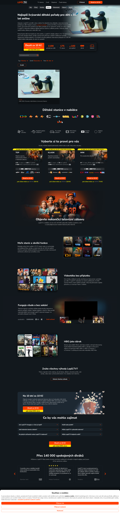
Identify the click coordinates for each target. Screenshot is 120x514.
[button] (15, 474)
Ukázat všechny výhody (60, 379)
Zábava (64, 7)
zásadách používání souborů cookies (29, 500)
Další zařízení (50, 319)
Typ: (22, 61)
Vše (31, 7)
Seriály (42, 7)
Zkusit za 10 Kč (95, 2)
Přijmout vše (60, 503)
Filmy (35, 7)
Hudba (83, 7)
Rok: (48, 61)
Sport (70, 7)
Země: (35, 61)
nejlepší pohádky (42, 25)
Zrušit (22, 65)
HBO (89, 7)
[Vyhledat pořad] (37, 55)
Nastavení (60, 511)
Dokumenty (56, 7)
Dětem (48, 7)
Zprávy (77, 7)
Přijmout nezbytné (60, 507)
